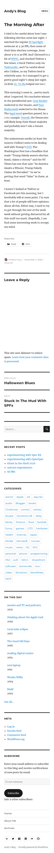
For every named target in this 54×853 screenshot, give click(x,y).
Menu (45, 11)
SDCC (24, 560)
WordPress (36, 572)
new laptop (13, 665)
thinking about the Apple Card (25, 617)
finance (20, 522)
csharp (37, 509)
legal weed (15, 113)
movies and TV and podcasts (24, 605)
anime (9, 497)
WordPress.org (16, 739)
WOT (8, 578)
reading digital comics (20, 653)
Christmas (11, 509)
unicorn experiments (19, 467)
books (32, 503)
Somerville (25, 566)
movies (35, 541)
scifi (15, 560)
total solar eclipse (17, 629)
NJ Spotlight (36, 41)
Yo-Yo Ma (20, 83)
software (10, 566)
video (8, 572)
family (9, 522)
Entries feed (14, 730)
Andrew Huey (15, 259)
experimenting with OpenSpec (25, 459)
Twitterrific (11, 67)
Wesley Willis (15, 677)
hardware (42, 528)
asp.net (38, 497)
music (9, 547)
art (28, 497)
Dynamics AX (24, 515)
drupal (9, 515)
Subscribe (13, 793)
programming (39, 553)
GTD (30, 528)
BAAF (10, 689)
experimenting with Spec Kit (24, 454)
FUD (29, 146)
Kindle (9, 541)
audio (8, 503)
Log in (11, 726)
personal (10, 553)
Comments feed (16, 734)
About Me (10, 820)
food (31, 522)
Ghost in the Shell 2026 (21, 463)
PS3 (7, 560)
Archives (9, 828)
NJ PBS (11, 471)
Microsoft (22, 541)
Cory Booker (40, 100)
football (41, 522)
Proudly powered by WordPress (33, 847)
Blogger (20, 503)
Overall (25, 117)
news (6, 263)
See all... (9, 701)
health (9, 534)
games (20, 528)
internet (22, 534)
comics (25, 509)
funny (8, 528)
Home (8, 813)
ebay (39, 515)
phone (23, 553)
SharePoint (38, 560)
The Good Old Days (18, 641)
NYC (35, 547)
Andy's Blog (15, 11)
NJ (11, 263)
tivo (37, 566)
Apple (20, 497)
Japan (33, 534)
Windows (21, 572)
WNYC (14, 58)
